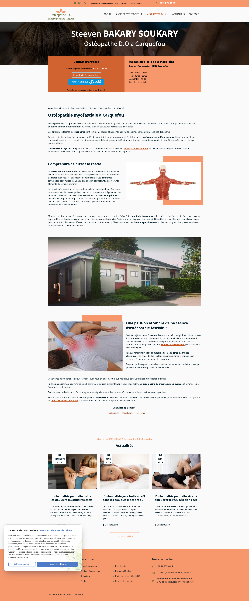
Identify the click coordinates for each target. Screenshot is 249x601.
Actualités (178, 14)
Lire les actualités (124, 536)
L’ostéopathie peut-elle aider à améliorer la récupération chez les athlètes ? (176, 500)
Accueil (108, 14)
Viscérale (141, 413)
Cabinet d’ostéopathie (129, 14)
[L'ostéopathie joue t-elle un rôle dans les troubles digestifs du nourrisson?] (124, 471)
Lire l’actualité (111, 524)
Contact (194, 14)
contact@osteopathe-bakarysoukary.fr (175, 572)
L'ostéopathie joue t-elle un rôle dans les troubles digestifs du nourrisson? (125, 500)
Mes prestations (156, 14)
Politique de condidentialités (128, 576)
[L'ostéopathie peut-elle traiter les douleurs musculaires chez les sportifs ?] (72, 471)
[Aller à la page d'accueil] (61, 14)
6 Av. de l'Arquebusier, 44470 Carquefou (129, 3)
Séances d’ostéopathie (100, 108)
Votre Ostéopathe (88, 566)
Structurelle (128, 413)
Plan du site (120, 566)
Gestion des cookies (124, 581)
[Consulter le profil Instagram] (79, 2)
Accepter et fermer (58, 564)
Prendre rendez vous (79, 82)
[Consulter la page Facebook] (75, 2)
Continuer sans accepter (18, 557)
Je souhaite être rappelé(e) (86, 75)
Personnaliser (23, 564)
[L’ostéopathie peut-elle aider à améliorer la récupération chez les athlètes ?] (176, 471)
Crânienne (114, 413)
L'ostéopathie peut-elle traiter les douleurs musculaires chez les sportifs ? (71, 500)
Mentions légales (123, 571)
